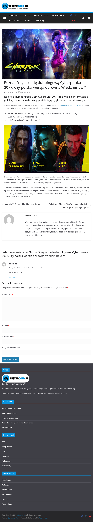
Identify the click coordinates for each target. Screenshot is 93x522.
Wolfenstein (6, 461)
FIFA (3, 442)
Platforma (13, 15)
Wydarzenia (57, 15)
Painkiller (5, 456)
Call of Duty (6, 466)
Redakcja (5, 485)
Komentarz (7, 294)
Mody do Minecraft (9, 413)
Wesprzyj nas (7, 504)
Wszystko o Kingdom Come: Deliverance (17, 423)
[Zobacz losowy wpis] (88, 18)
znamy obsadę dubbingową (70, 105)
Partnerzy (5, 499)
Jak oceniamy (7, 494)
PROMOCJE (40, 21)
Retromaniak (7, 428)
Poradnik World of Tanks (11, 408)
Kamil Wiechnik (26, 92)
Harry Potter (7, 447)
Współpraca (6, 480)
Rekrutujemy (7, 490)
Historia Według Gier (10, 418)
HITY (26, 15)
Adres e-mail (8, 336)
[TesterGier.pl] (4, 18)
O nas (27, 21)
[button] (19, 15)
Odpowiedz (13, 277)
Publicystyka (39, 15)
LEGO (4, 451)
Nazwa (5, 325)
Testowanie (14, 21)
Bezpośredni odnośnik (35, 268)
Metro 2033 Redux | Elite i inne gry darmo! (23, 204)
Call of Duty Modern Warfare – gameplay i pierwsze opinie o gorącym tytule (68, 206)
